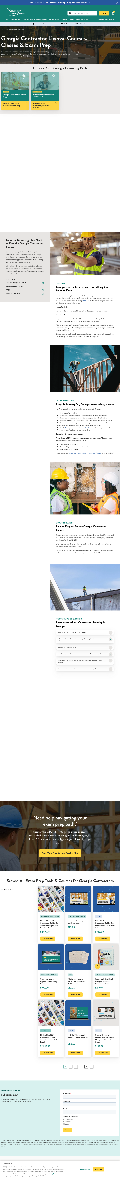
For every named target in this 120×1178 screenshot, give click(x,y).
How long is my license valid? (66, 647)
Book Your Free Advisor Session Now (60, 853)
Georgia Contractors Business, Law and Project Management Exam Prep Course (104, 1038)
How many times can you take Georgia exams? (72, 632)
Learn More (48, 938)
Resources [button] (84, 19)
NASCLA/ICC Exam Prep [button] (13, 19)
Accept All (98, 1169)
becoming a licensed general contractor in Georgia (84, 453)
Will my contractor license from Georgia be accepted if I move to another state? (81, 640)
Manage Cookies (85, 1169)
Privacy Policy (53, 1174)
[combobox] (84, 13)
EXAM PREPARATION (14, 286)
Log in (104, 13)
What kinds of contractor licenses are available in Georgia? (76, 669)
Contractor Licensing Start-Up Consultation (78, 921)
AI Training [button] (64, 19)
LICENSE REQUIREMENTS (16, 283)
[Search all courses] (70, 13)
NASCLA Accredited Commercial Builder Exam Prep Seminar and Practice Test (105, 924)
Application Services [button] (53, 19)
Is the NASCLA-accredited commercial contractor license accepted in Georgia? (80, 661)
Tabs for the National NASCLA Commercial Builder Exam (76, 981)
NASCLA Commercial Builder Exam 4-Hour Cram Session (78, 1037)
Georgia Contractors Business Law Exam (78, 427)
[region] (60, 1169)
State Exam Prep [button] (27, 19)
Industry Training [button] (74, 19)
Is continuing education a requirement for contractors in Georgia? (79, 654)
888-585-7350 (109, 19)
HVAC (84, 300)
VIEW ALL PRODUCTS (14, 294)
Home (2, 29)
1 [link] (65, 1066)
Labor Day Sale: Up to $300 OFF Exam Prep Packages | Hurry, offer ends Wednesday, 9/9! (60, 2)
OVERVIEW (10, 279)
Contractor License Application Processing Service (48, 981)
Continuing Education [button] (40, 19)
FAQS (8, 290)
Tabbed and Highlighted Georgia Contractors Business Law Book (104, 981)
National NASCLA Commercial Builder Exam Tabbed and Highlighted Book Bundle (50, 924)
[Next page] (91, 1066)
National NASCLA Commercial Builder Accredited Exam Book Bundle (48, 1038)
